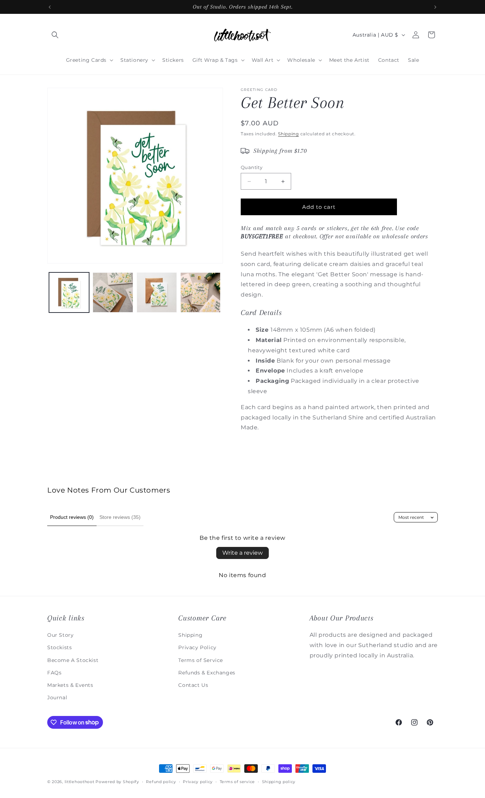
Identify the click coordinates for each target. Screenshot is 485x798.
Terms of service (237, 781)
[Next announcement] (435, 7)
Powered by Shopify (117, 781)
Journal (57, 697)
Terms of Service (200, 660)
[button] (55, 35)
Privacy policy (198, 781)
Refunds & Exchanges (206, 672)
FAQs (54, 672)
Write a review (242, 552)
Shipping (288, 133)
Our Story (60, 634)
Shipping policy (279, 781)
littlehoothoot (79, 781)
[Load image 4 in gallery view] (200, 292)
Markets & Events (70, 685)
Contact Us (193, 685)
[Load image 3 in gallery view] (157, 292)
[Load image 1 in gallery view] (69, 292)
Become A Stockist (72, 660)
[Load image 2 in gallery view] (113, 292)
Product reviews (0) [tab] (72, 517)
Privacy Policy (197, 647)
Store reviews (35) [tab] (120, 517)
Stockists (59, 647)
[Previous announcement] (50, 7)
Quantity (251, 167)
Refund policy (161, 781)
